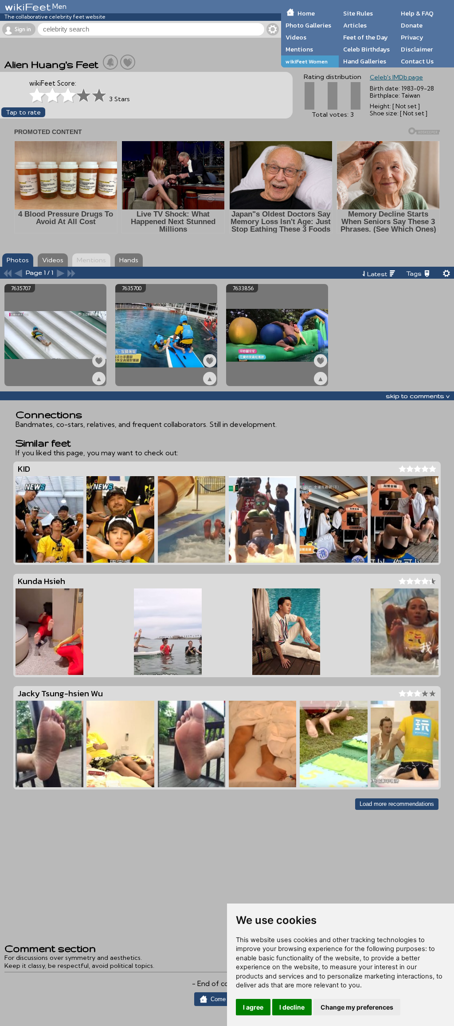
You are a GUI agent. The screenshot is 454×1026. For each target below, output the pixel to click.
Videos (296, 37)
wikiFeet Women (307, 61)
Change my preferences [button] (357, 1007)
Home (306, 13)
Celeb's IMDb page (396, 77)
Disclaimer (417, 49)
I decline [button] (292, 1007)
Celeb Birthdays (366, 49)
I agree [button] (253, 1007)
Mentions (299, 49)
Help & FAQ (417, 13)
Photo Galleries (308, 25)
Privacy (412, 37)
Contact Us (417, 61)
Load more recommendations (397, 804)
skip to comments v (418, 395)
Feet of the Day (365, 37)
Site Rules (358, 13)
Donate (412, 25)
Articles (355, 25)
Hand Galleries (364, 61)
